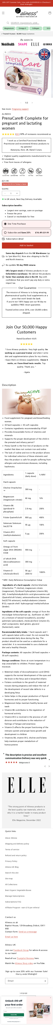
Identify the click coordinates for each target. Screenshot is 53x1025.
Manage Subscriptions (15, 896)
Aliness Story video (24, 963)
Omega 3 (22, 28)
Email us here (11, 937)
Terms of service (12, 850)
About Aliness (11, 838)
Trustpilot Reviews (25, 958)
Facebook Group (21, 950)
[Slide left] (21, 103)
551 (17, 134)
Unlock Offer (14, 1014)
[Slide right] (32, 103)
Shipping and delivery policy (17, 844)
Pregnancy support (20, 109)
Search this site (12, 873)
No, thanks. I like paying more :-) (13, 1021)
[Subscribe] (45, 981)
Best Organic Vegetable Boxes (18, 890)
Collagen (35, 28)
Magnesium (9, 28)
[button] (3, 13)
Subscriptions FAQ (13, 902)
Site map (9, 879)
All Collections (11, 884)
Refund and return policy (15, 855)
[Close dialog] (51, 998)
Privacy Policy (11, 861)
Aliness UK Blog (12, 867)
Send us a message (28, 932)
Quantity (5, 189)
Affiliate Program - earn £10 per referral (22, 908)
